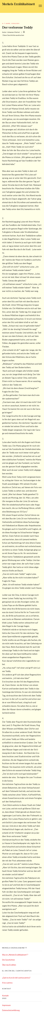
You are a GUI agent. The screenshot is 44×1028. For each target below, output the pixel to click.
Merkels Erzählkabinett (18, 4)
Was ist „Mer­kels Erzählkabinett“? (15, 955)
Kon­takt (5, 996)
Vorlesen (15, 23)
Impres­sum (6, 1005)
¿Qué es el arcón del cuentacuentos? (16, 978)
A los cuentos (7, 983)
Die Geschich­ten (8, 960)
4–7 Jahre (6, 23)
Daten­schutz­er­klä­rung (11, 1010)
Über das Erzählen (9, 965)
